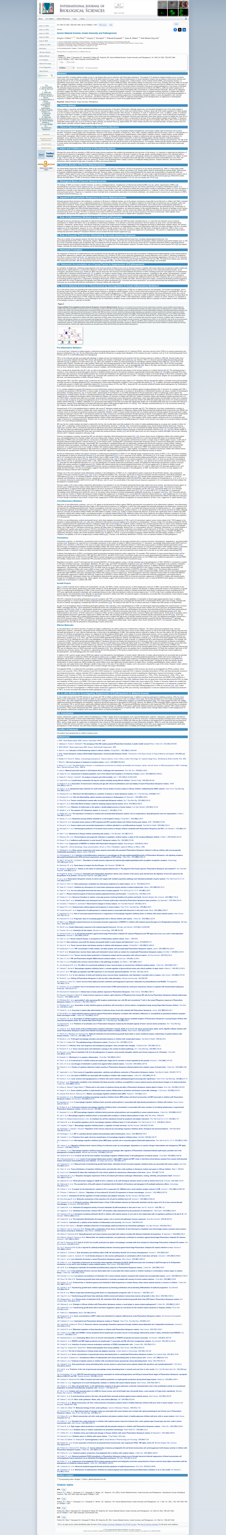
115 (83, 457)
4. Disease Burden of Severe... (46, 97)
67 (140, 367)
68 (165, 370)
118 (61, 459)
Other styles (71, 62)
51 (74, 353)
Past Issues (42, 48)
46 (89, 273)
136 (86, 508)
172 (138, 641)
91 (104, 412)
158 (83, 594)
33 (177, 244)
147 (65, 543)
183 (173, 685)
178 (81, 664)
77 (154, 382)
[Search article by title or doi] (52, 75)
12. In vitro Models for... (46, 125)
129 (152, 489)
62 (168, 362)
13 (169, 176)
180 (129, 679)
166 (66, 611)
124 (86, 475)
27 (80, 194)
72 (161, 372)
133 (141, 490)
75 (88, 382)
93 (96, 424)
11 (99, 172)
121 (115, 459)
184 (176, 685)
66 (142, 365)
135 (184, 497)
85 (104, 394)
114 (153, 455)
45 (81, 271)
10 (136, 170)
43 (178, 259)
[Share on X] (180, 29)
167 (175, 611)
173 (94, 645)
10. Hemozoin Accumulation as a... (46, 118)
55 (132, 360)
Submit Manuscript (63, 18)
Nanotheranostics (46, 148)
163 (171, 599)
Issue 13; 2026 (44, 26)
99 (124, 426)
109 (134, 436)
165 (72, 609)
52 (77, 353)
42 (111, 259)
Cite (110, 25)
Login (75, 18)
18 (152, 185)
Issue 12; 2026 (44, 29)
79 (107, 386)
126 (71, 476)
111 (58, 438)
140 (88, 522)
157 (92, 567)
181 (151, 681)
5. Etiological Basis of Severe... (46, 100)
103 (58, 429)
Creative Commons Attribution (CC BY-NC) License (119, 1524)
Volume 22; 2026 (44, 45)
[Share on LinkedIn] (184, 29)
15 (150, 185)
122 (145, 461)
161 (98, 596)
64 (101, 363)
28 (84, 206)
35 (106, 255)
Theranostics (46, 134)
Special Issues (43, 71)
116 (117, 457)
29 (78, 212)
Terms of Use (156, 1531)
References (46, 129)
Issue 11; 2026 (44, 33)
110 (137, 436)
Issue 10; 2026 (44, 37)
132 (137, 490)
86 (64, 396)
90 (73, 401)
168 (124, 620)
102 (174, 426)
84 (167, 393)
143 (130, 522)
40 (109, 259)
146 (106, 534)
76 (151, 382)
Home (41, 18)
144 (103, 525)
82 (80, 393)
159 (95, 596)
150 (122, 555)
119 (87, 459)
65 (161, 363)
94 (58, 426)
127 (65, 487)
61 (95, 362)
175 (107, 657)
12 (102, 174)
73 (94, 375)
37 (85, 257)
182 (140, 683)
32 (180, 241)
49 (118, 282)
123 (93, 464)
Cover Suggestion (45, 67)
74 (101, 377)
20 (91, 187)
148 (65, 547)
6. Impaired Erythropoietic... (46, 104)
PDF (176, 24)
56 (134, 360)
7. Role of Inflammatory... (46, 107)
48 (137, 277)
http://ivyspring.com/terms (150, 1524)
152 (138, 564)
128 (161, 487)
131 (72, 490)
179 (66, 675)
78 (98, 384)
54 (167, 358)
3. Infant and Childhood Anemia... (46, 93)
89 (67, 400)
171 (69, 639)
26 (136, 187)
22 (133, 187)
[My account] (186, 18)
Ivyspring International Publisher (118, 1529)
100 (127, 426)
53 (95, 355)
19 (177, 185)
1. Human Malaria (46, 87)
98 (60, 426)
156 (92, 565)
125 (90, 475)
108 (92, 433)
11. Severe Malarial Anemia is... (46, 121)
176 (178, 657)
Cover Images (43, 60)
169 (121, 634)
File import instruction (91, 68)
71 (112, 372)
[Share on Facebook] (175, 29)
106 (172, 429)
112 (94, 455)
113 (116, 455)
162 (93, 599)
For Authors (50, 18)
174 (159, 646)
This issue (102, 25)
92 (145, 415)
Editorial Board (44, 56)
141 (114, 522)
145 (102, 532)
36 (83, 257)
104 (169, 429)
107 (124, 431)
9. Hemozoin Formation (46, 114)
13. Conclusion (46, 128)
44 (186, 268)
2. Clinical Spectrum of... (46, 89)
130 (156, 489)
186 (154, 700)
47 (92, 273)
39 (77, 259)
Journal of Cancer (46, 144)
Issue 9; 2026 (43, 41)
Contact (82, 18)
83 (83, 393)
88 (66, 396)
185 (142, 699)
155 (140, 564)
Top (46, 85)
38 (75, 259)
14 (156, 177)
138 (124, 513)
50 (72, 293)
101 (149, 426)
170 (173, 636)
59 (68, 362)
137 (173, 508)
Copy (61, 62)
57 (143, 408)
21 (94, 187)
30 (163, 212)
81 (107, 391)
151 (155, 557)
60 (92, 362)
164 (110, 602)
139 (168, 520)
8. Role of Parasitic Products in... (46, 111)
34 (107, 246)
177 (102, 660)
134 (164, 494)
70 (167, 370)
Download (80, 68)
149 (180, 548)
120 (90, 459)
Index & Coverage (45, 63)
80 (159, 389)
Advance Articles (44, 52)
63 (171, 362)
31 (129, 231)
